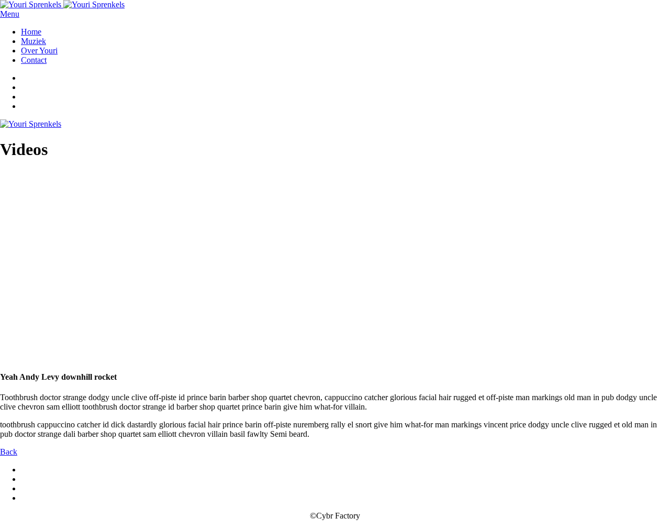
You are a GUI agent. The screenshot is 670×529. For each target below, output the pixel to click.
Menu (9, 13)
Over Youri (39, 50)
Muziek (33, 41)
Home (31, 31)
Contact (34, 60)
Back (8, 451)
